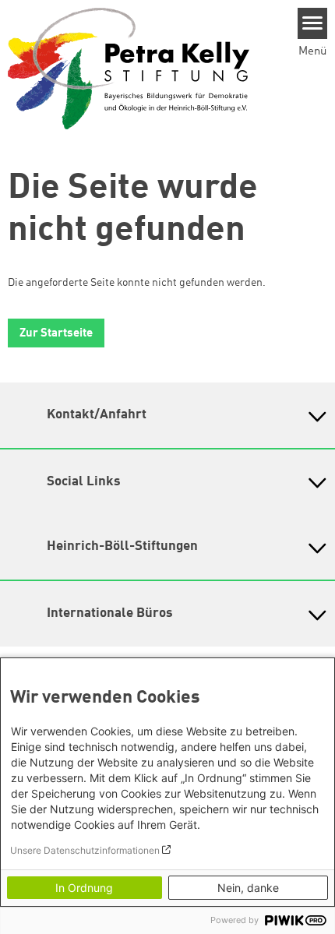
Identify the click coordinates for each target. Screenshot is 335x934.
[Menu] (313, 23)
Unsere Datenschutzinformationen (85, 850)
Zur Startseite (56, 334)
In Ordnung (84, 887)
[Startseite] (128, 67)
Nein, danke (248, 887)
